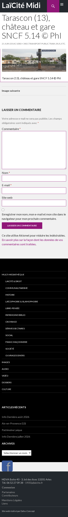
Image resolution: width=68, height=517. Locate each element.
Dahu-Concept (28, 511)
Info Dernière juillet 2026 (16, 436)
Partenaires (8, 492)
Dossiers (6, 382)
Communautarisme (16, 288)
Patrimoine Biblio (15, 315)
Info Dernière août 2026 (15, 416)
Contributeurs (10, 495)
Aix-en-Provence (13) (14, 423)
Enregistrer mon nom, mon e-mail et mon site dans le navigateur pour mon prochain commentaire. (34, 216)
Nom (6, 172)
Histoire (10, 294)
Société (9, 348)
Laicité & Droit (13, 281)
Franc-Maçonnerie (16, 342)
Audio (5, 369)
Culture (6, 389)
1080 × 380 (21, 43)
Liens (5, 503)
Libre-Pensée (12, 308)
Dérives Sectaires (15, 328)
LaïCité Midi (21, 5)
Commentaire (11, 128)
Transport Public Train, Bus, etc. (47, 43)
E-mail (7, 185)
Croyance (11, 321)
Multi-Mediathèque (13, 274)
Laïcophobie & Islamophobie (21, 301)
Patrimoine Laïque (12, 430)
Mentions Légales (12, 500)
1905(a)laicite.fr (34, 482)
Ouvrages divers (14, 355)
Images (6, 362)
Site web (7, 197)
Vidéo (5, 375)
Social (9, 335)
